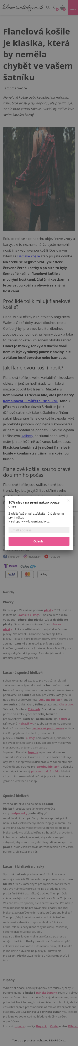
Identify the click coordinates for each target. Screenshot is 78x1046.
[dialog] (39, 523)
